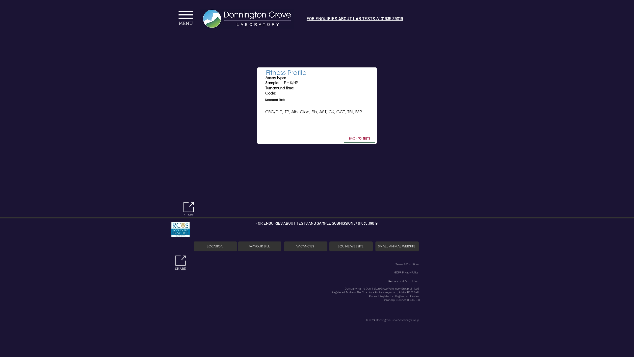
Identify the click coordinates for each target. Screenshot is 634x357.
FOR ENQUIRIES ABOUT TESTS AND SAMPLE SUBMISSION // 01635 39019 (316, 223)
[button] (147, 13)
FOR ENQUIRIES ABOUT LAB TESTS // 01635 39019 (355, 18)
